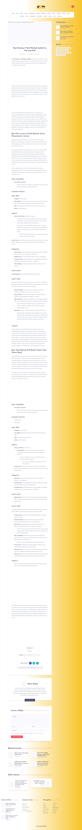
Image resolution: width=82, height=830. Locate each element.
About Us (24, 803)
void (36, 654)
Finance (26, 13)
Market (64, 52)
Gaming (49, 13)
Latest (58, 48)
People (68, 48)
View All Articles (29, 700)
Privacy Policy (25, 807)
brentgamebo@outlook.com (33, 695)
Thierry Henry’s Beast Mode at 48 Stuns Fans (11, 804)
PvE (31, 654)
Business (38, 13)
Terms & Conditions (27, 811)
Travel (27, 16)
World (21, 13)
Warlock (39, 654)
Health (63, 13)
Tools (54, 16)
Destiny (28, 654)
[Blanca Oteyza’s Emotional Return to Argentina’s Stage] (57, 33)
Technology (31, 13)
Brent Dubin (33, 684)
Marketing (43, 13)
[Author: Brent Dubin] (24, 683)
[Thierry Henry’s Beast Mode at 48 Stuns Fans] (57, 38)
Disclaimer (24, 809)
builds (25, 654)
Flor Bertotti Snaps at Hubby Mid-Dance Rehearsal (66, 26)
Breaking (59, 52)
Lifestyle (22, 16)
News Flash (66, 50)
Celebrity (59, 13)
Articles (50, 16)
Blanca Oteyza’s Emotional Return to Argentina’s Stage (12, 817)
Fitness (68, 13)
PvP (33, 654)
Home (13, 13)
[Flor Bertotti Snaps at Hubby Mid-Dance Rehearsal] (57, 27)
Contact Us (59, 16)
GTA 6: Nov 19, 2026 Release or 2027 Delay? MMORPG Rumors (43, 754)
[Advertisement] (30, 76)
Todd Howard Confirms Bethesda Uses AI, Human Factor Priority (21, 763)
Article (69, 52)
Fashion (45, 16)
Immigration (32, 16)
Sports (53, 13)
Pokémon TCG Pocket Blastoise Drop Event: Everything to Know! (42, 763)
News (17, 13)
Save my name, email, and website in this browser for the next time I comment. (28, 733)
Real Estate (39, 16)
